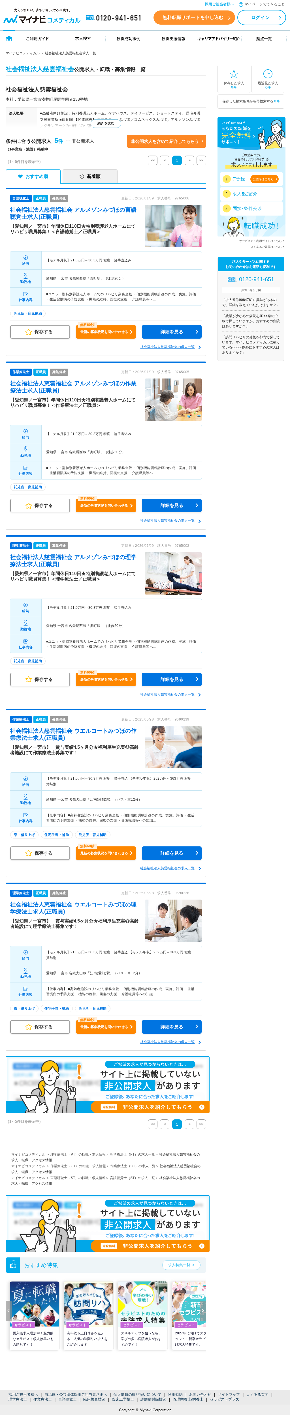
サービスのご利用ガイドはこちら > (261, 240)
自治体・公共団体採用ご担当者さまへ (75, 1394)
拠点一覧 (264, 38)
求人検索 (83, 38)
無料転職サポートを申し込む (193, 17)
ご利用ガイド (37, 38)
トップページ (9, 38)
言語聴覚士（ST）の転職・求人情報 (78, 1178)
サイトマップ (229, 1394)
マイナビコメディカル (23, 53)
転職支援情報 (173, 38)
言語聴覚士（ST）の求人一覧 (132, 1178)
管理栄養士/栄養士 (188, 1399)
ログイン (260, 17)
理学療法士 (17, 1399)
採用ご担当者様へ (219, 4)
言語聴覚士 (67, 1399)
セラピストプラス (224, 1399)
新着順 (94, 176)
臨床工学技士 (123, 1399)
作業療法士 (42, 1399)
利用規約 (175, 1394)
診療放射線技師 (153, 1399)
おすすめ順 (36, 176)
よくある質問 (257, 1394)
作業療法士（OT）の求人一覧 (132, 1166)
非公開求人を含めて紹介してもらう (165, 141)
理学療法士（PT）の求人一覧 (132, 1154)
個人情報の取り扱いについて (137, 1394)
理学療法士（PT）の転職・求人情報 (78, 1154)
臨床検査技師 (94, 1399)
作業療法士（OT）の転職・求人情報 (78, 1166)
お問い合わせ (200, 1394)
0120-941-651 (114, 18)
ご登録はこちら (263, 179)
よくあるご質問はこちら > (267, 246)
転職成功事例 (128, 38)
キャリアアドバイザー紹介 (219, 38)
